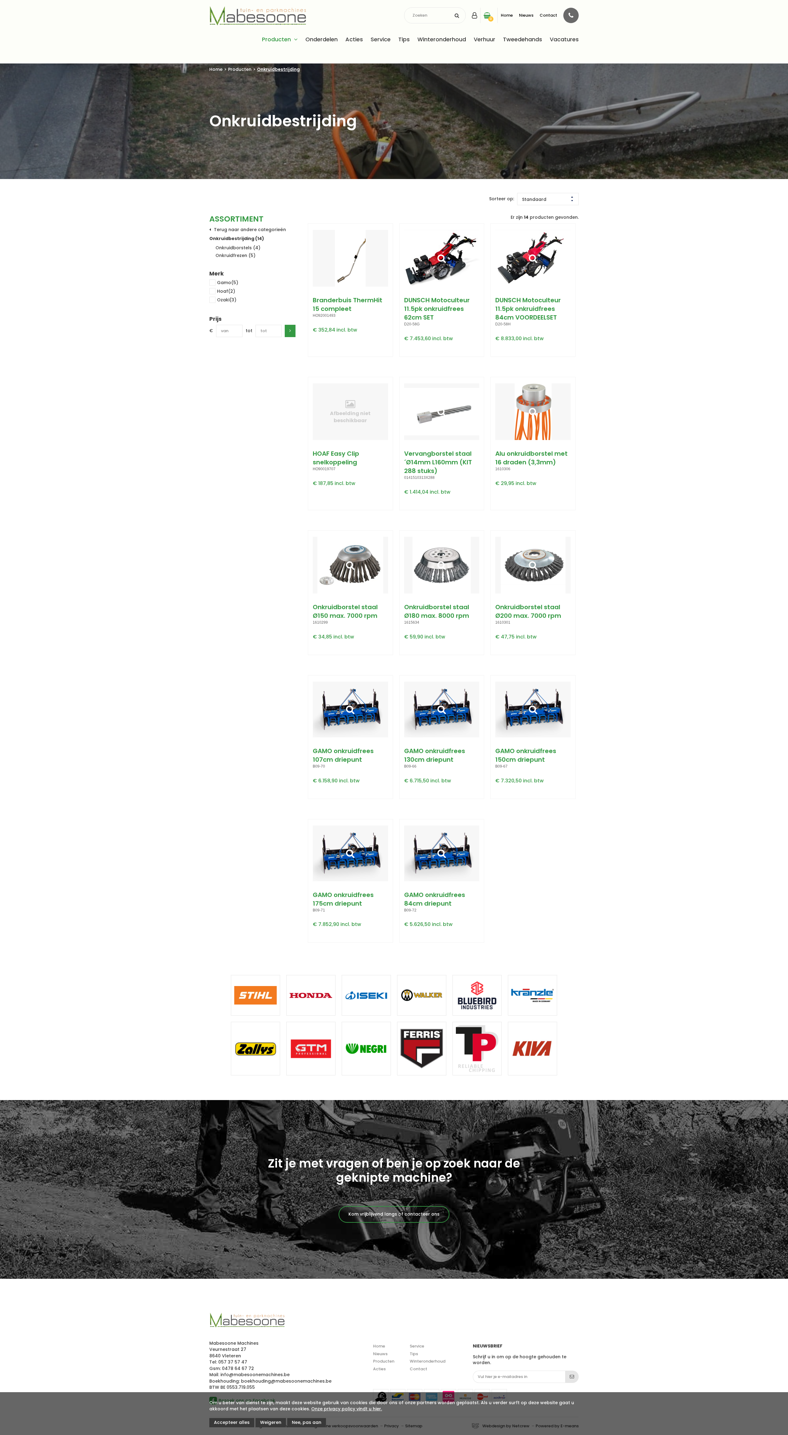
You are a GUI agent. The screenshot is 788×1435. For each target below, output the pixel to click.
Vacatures (564, 39)
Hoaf (226, 291)
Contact (548, 15)
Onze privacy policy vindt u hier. (346, 1409)
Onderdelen (321, 39)
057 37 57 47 (232, 1362)
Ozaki (226, 300)
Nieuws (526, 15)
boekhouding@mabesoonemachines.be (286, 1381)
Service (381, 39)
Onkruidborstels (237, 248)
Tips (404, 39)
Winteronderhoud (441, 39)
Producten (276, 39)
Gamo (227, 282)
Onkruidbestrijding (278, 69)
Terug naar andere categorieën (250, 230)
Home (507, 15)
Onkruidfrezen (235, 255)
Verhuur (484, 39)
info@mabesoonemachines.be (255, 1375)
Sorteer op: (501, 199)
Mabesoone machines (247, 1320)
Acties (354, 39)
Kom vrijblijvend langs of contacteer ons (394, 1214)
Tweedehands (522, 39)
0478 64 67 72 (238, 1368)
